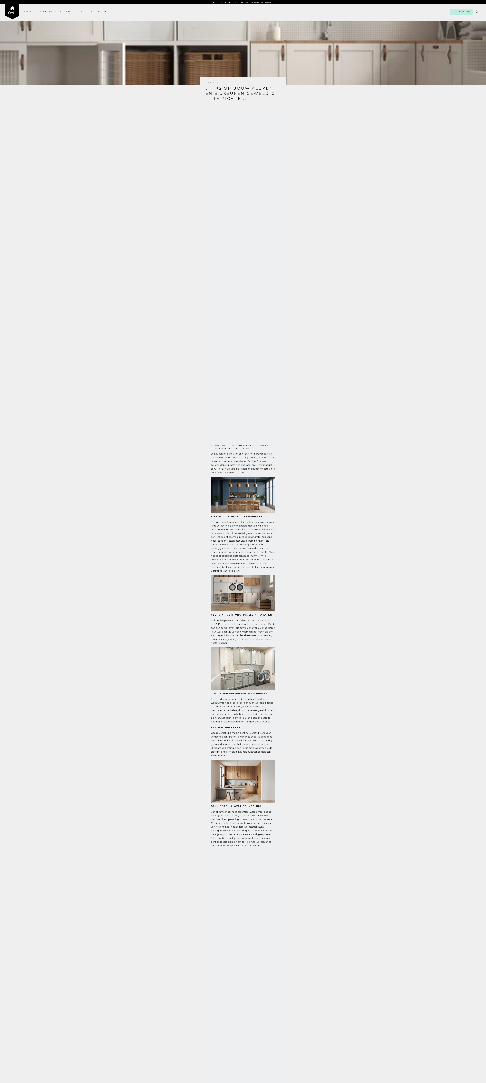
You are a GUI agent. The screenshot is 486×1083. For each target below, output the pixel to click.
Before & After (84, 12)
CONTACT (101, 12)
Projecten (29, 12)
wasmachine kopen (253, 631)
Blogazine (66, 12)
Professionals (48, 12)
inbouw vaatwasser (262, 559)
